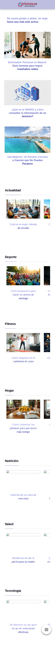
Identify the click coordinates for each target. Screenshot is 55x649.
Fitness (10, 323)
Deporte (10, 257)
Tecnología (13, 590)
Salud (9, 524)
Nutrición (11, 461)
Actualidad (13, 190)
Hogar (9, 390)
